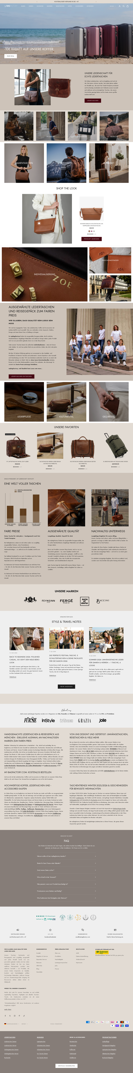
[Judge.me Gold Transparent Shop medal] (78, 917)
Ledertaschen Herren (10, 1045)
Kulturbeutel (73, 1054)
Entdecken (90, 6)
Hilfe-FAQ (39, 966)
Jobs (56, 966)
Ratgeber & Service (42, 956)
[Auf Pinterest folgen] (19, 1016)
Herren (31, 6)
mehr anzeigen (66, 687)
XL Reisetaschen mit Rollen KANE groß (115, 461)
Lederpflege (105, 1041)
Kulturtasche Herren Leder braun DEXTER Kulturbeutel (83, 462)
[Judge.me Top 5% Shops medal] (85, 917)
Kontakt (38, 953)
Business (49, 6)
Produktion (58, 956)
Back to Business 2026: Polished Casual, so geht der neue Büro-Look (25, 660)
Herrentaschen (51, 136)
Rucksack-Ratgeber (107, 1058)
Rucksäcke (40, 6)
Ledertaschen (92, 100)
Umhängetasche (18, 136)
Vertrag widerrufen (66, 1066)
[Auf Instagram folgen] (15, 1016)
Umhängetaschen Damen (11, 1050)
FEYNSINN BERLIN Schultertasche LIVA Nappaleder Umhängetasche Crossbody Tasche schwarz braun (91, 225)
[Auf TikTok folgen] (24, 1016)
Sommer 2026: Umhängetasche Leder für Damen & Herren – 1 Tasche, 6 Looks (106, 662)
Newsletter (39, 972)
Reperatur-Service (41, 959)
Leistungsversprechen (61, 963)
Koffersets (72, 1050)
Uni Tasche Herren (42, 1058)
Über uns (57, 953)
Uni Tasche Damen (42, 1054)
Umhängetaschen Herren (11, 1054)
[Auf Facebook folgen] (5, 1016)
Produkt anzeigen (91, 239)
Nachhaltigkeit (59, 959)
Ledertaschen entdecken (21, 376)
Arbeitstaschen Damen (43, 1045)
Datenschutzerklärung (82, 956)
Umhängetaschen (74, 800)
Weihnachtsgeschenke (119, 809)
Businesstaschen (82, 136)
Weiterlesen (13, 677)
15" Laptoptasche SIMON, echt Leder (17, 461)
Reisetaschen (60, 6)
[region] (66, 33)
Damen (23, 6)
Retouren (38, 963)
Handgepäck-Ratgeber (108, 1045)
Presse (57, 969)
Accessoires (79, 6)
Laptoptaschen (41, 1041)
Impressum (79, 963)
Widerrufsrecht (80, 959)
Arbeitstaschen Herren (43, 1050)
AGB (77, 953)
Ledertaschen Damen (10, 1041)
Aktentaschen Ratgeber (108, 1054)
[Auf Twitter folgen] (10, 1016)
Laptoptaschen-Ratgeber (109, 1050)
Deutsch (112, 6)
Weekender (73, 1045)
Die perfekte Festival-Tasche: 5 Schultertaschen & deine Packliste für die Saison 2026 (66, 658)
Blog (37, 969)
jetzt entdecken (13, 56)
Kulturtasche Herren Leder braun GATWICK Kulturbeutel (50, 462)
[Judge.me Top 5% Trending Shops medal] (93, 917)
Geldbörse (73, 1058)
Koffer (70, 6)
